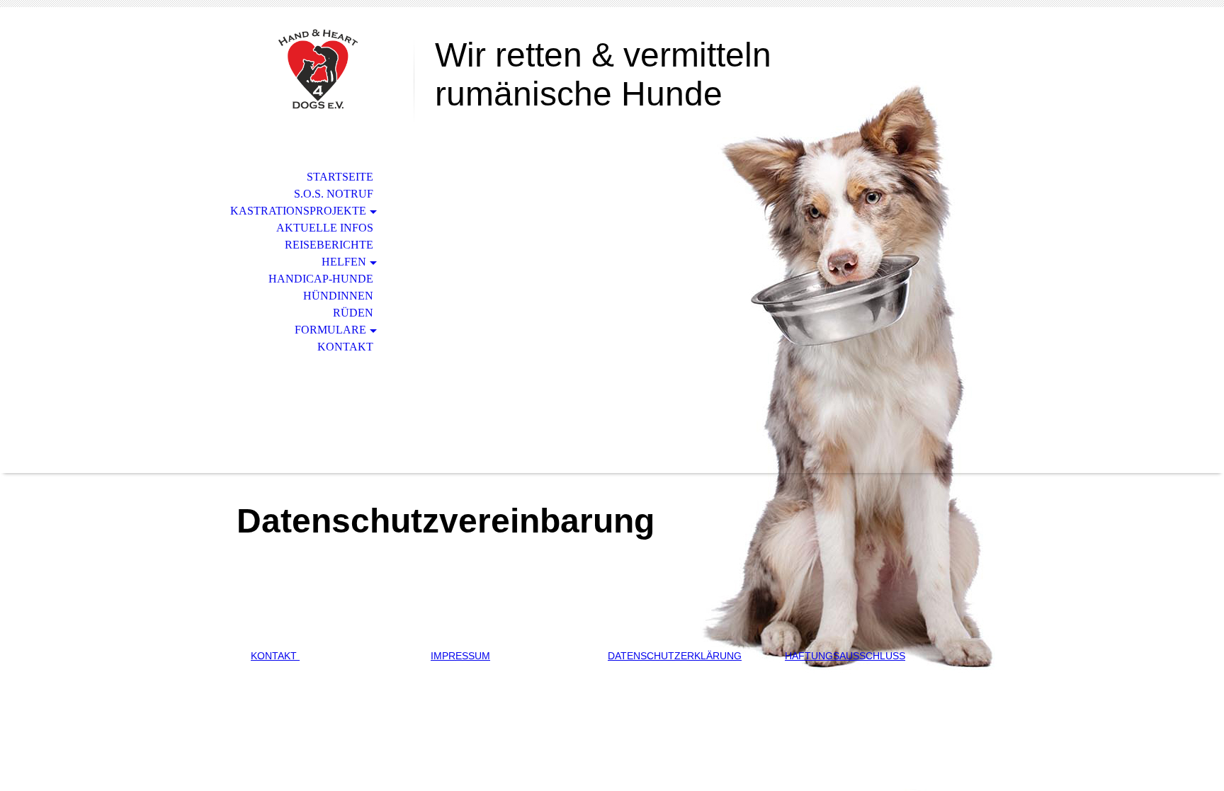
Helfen (344, 262)
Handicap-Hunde (320, 279)
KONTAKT (275, 655)
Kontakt (345, 347)
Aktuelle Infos (324, 228)
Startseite (340, 177)
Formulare (330, 330)
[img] (318, 69)
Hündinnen (338, 296)
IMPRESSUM (460, 655)
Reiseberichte (329, 245)
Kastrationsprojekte (298, 211)
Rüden (353, 313)
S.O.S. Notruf (333, 194)
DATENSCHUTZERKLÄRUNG (675, 655)
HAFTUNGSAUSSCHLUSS (845, 655)
